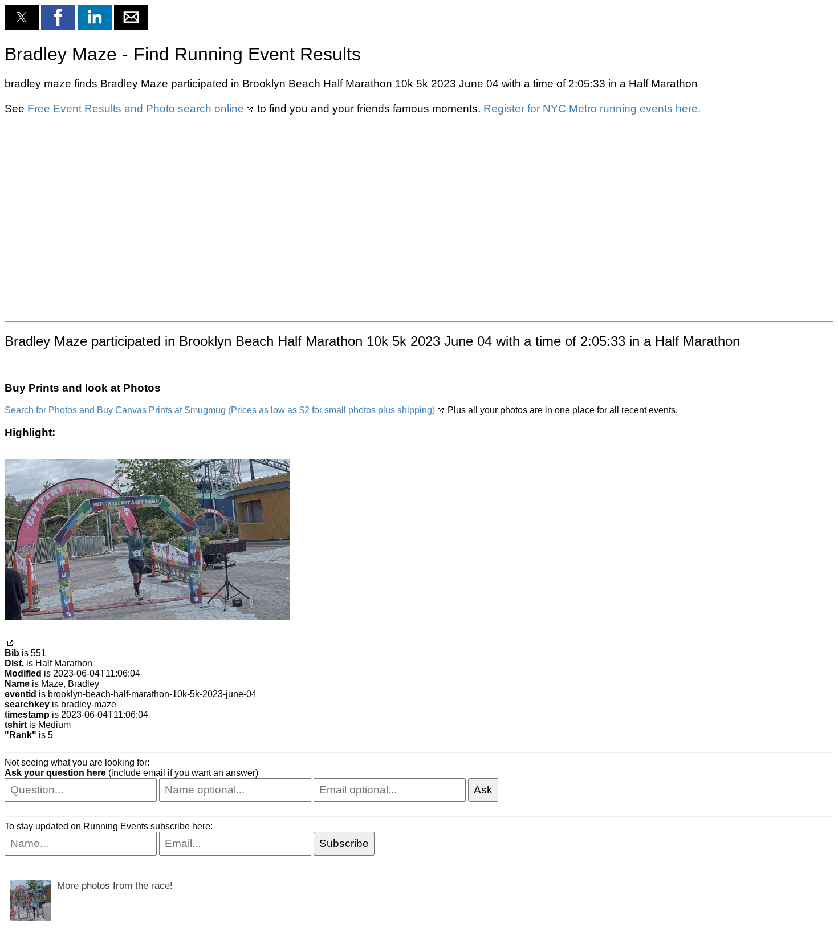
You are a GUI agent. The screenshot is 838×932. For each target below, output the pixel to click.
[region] (419, 217)
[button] (22, 17)
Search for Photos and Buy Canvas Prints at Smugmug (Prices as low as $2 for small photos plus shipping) (220, 410)
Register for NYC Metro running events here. (592, 109)
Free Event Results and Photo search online (135, 109)
